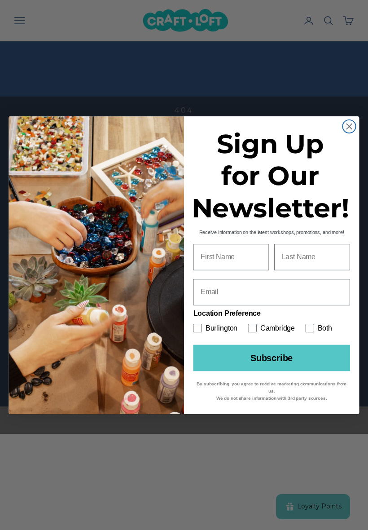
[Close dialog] (348, 125)
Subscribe (271, 357)
